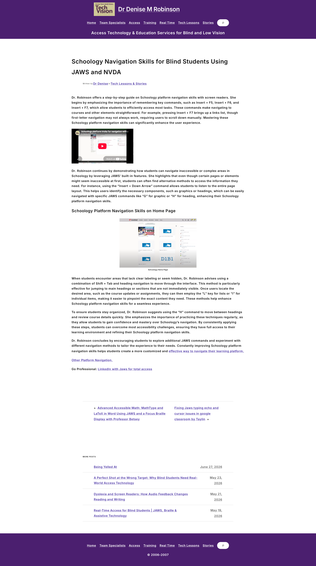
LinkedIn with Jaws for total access (125, 369)
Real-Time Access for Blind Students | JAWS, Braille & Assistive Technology (135, 513)
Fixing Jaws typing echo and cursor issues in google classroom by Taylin (196, 413)
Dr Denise (100, 83)
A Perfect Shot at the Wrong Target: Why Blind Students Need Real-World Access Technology (146, 480)
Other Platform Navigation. (92, 360)
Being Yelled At (105, 467)
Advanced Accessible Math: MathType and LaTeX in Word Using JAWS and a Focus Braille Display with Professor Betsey (130, 413)
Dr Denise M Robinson (149, 9)
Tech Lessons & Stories (129, 83)
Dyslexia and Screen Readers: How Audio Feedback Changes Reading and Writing (141, 496)
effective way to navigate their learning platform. (206, 351)
